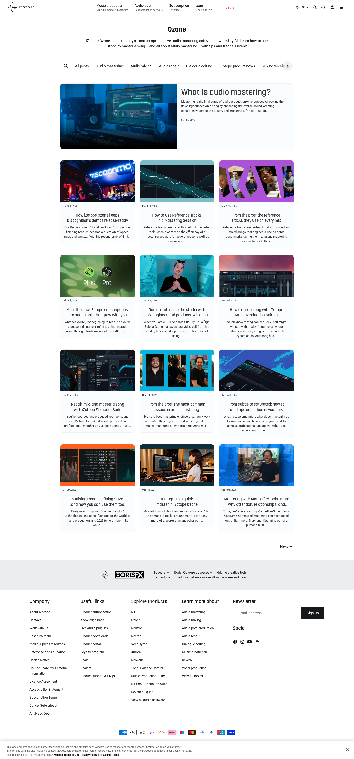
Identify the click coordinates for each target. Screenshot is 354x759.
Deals (84, 660)
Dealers (85, 668)
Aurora (136, 652)
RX (133, 612)
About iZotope (40, 612)
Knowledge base (92, 620)
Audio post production (198, 628)
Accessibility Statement (46, 689)
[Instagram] (242, 641)
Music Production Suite (148, 676)
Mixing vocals (273, 66)
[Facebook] (235, 641)
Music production (194, 652)
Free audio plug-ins (94, 628)
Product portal (90, 644)
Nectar (136, 636)
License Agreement (43, 681)
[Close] (347, 749)
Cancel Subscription (44, 705)
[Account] (332, 7)
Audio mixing (141, 66)
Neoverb (137, 660)
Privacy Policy (89, 754)
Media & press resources (47, 644)
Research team (40, 636)
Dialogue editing (199, 66)
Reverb (187, 660)
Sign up (313, 613)
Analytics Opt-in (41, 713)
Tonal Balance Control (147, 668)
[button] (65, 66)
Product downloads (94, 636)
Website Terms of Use (66, 754)
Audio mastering (109, 66)
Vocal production (194, 668)
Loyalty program (92, 652)
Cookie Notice (39, 660)
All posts (82, 66)
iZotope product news (237, 66)
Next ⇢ (286, 546)
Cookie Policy (111, 754)
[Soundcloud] (256, 641)
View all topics (192, 676)
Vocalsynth (139, 644)
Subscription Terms (44, 697)
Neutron (137, 628)
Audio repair (169, 66)
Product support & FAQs (97, 676)
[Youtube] (249, 641)
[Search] (314, 7)
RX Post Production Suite (149, 684)
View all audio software (148, 700)
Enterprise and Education (48, 652)
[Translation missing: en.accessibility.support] (323, 7)
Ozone (135, 620)
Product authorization (96, 612)
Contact (35, 620)
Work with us (39, 628)
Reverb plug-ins (142, 692)
